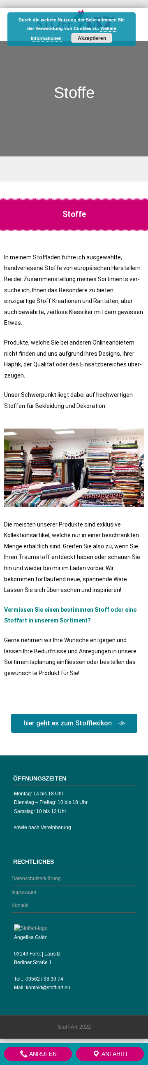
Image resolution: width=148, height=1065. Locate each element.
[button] (12, 469)
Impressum (24, 892)
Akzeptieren (92, 38)
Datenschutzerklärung (36, 878)
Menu (74, 169)
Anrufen (42, 1054)
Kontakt (20, 905)
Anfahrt (114, 1054)
